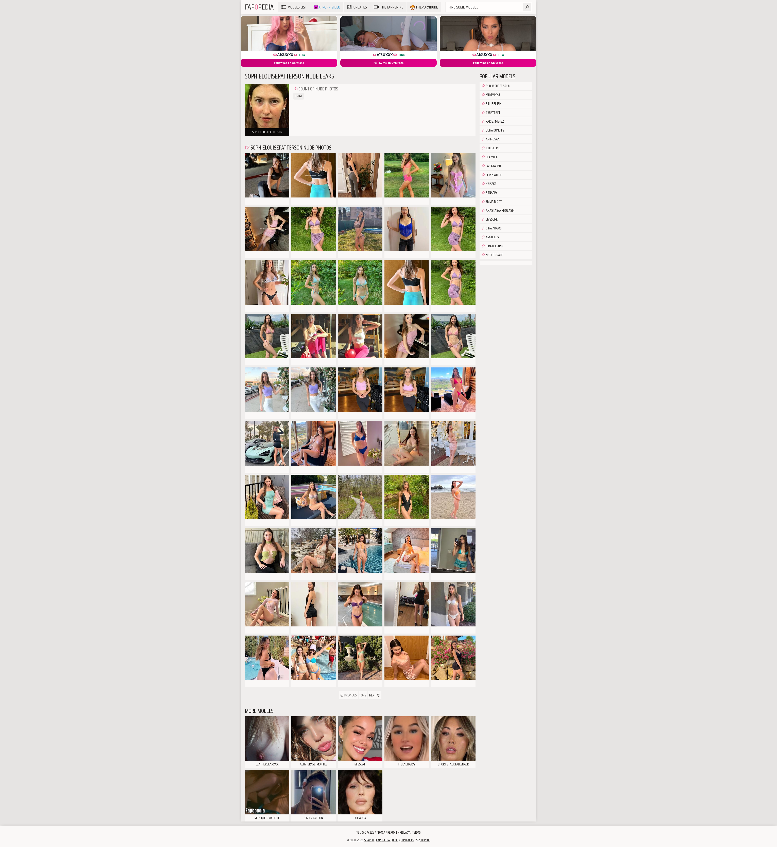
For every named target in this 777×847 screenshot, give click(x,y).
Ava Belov (492, 237)
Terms (416, 832)
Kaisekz (491, 184)
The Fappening (391, 7)
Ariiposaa (492, 139)
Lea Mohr (491, 157)
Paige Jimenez (494, 121)
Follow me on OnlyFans (289, 62)
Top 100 (425, 840)
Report (392, 832)
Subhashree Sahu (497, 86)
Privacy (405, 832)
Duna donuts (494, 130)
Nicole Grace (494, 255)
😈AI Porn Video (326, 7)
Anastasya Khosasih (500, 210)
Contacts (407, 840)
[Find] (527, 7)
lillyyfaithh (493, 175)
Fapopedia (383, 840)
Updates (360, 7)
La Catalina (493, 166)
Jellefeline (492, 148)
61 (300, 96)
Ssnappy (491, 192)
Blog (395, 840)
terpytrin (492, 112)
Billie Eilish (493, 103)
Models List (297, 7)
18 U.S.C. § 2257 (366, 832)
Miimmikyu (492, 95)
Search (369, 840)
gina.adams (493, 228)
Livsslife (491, 219)
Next (373, 695)
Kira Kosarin (494, 246)
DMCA (381, 832)
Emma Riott (493, 201)
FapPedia (259, 7)
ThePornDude (426, 7)
